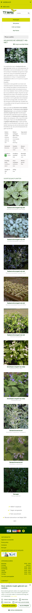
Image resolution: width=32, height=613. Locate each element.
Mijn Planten (16, 30)
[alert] (16, 598)
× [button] (30, 585)
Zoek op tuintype (16, 27)
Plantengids (16, 19)
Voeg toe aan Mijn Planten (21, 44)
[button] (16, 610)
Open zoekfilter (10, 37)
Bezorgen (3, 547)
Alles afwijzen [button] (24, 605)
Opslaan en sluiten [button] (9, 605)
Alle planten (16, 23)
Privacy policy (4, 542)
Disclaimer (4, 545)
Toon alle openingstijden (7, 576)
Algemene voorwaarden (7, 539)
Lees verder (14, 596)
